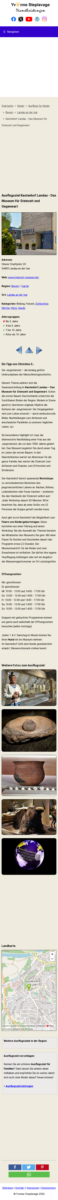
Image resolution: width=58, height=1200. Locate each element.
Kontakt (19, 1187)
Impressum (33, 1187)
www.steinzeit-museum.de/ (23, 277)
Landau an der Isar (17, 294)
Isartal (25, 286)
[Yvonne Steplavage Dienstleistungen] (30, 12)
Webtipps (7, 1187)
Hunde (21, 308)
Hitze (14, 308)
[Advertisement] (29, 68)
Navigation (11, 31)
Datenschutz (48, 1187)
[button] (15, 1167)
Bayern (15, 286)
